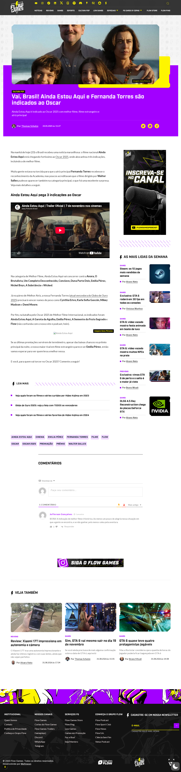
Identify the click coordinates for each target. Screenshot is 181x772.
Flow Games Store (74, 720)
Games (60, 10)
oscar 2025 (29, 444)
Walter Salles (77, 444)
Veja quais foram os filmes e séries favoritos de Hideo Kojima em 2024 (52, 415)
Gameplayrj (40, 733)
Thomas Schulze (29, 126)
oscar (15, 444)
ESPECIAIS (111, 10)
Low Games (98, 10)
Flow (105, 437)
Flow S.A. (99, 733)
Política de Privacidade (15, 728)
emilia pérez (55, 437)
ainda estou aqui (21, 437)
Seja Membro (71, 741)
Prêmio (60, 444)
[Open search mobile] (168, 4)
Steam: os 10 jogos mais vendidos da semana (131, 272)
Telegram (39, 746)
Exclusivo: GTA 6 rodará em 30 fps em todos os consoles (132, 299)
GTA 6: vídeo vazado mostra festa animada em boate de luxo (133, 326)
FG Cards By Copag (131, 10)
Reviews (50, 10)
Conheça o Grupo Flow (15, 733)
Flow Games (41, 720)
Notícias (38, 10)
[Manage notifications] (5, 767)
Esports (71, 10)
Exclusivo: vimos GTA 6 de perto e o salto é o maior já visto (132, 378)
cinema (40, 437)
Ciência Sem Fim (103, 737)
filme (94, 437)
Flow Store (152, 10)
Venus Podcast (102, 741)
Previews (124, 371)
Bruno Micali (132, 387)
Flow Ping (165, 10)
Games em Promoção (75, 733)
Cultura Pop (84, 10)
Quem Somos (10, 720)
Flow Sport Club (103, 724)
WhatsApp (40, 741)
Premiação (46, 444)
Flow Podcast (102, 720)
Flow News (100, 728)
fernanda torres (77, 437)
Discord (38, 737)
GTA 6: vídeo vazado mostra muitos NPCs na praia (132, 352)
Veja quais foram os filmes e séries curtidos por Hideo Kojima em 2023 (52, 396)
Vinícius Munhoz (134, 308)
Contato (8, 724)
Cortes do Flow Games (46, 724)
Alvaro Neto (132, 281)
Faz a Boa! (70, 737)
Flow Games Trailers (45, 728)
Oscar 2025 (62, 156)
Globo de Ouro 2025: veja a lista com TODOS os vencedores (46, 405)
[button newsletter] (176, 725)
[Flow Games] (17, 7)
